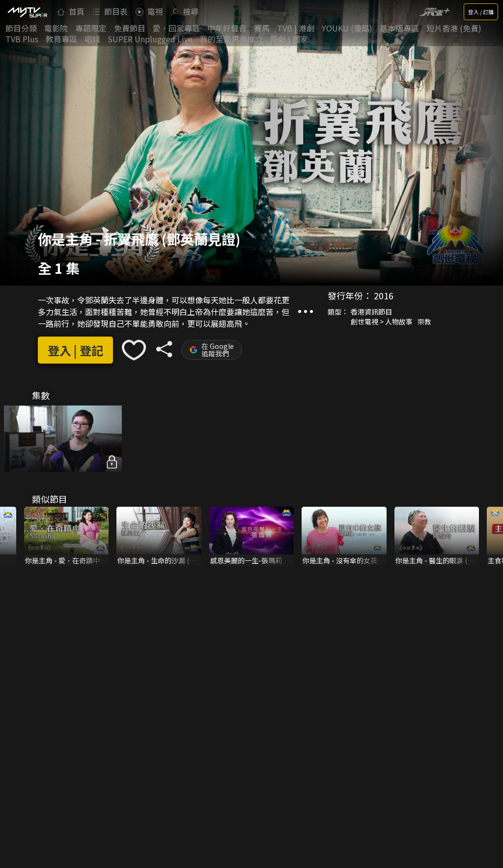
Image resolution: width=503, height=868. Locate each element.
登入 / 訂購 (481, 12)
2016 (383, 295)
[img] (27, 12)
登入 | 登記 (75, 350)
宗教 (424, 321)
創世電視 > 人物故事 (382, 321)
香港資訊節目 (371, 312)
